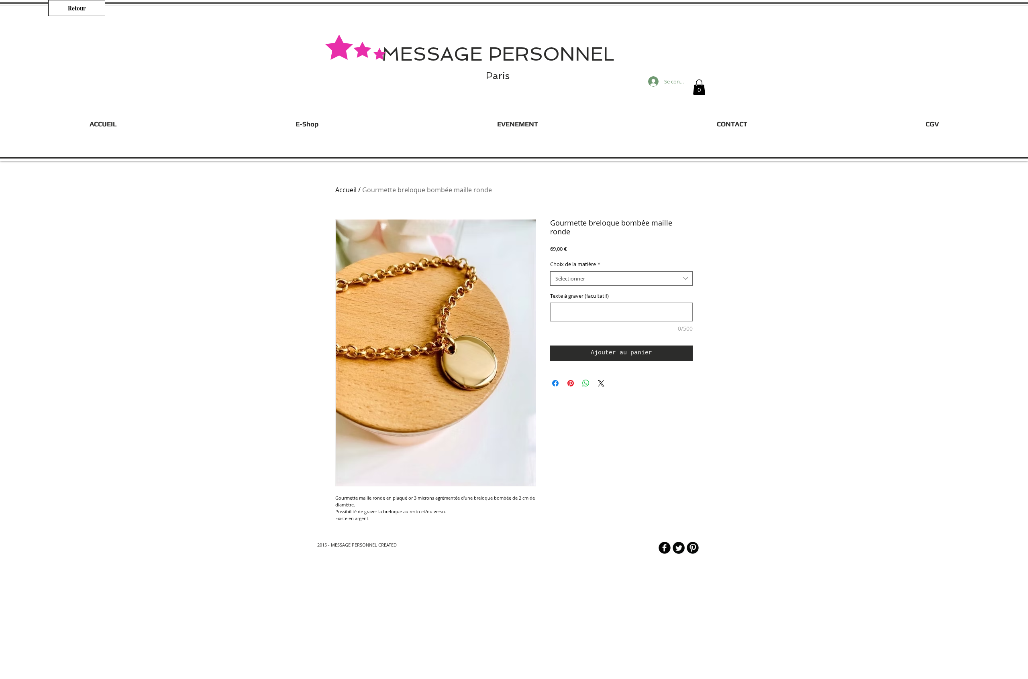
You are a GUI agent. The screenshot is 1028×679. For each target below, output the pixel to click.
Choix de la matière (575, 264)
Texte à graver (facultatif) (579, 295)
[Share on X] (601, 383)
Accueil (346, 189)
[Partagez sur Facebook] (555, 383)
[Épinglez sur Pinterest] (570, 383)
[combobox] (621, 278)
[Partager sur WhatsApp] (586, 383)
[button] (699, 87)
